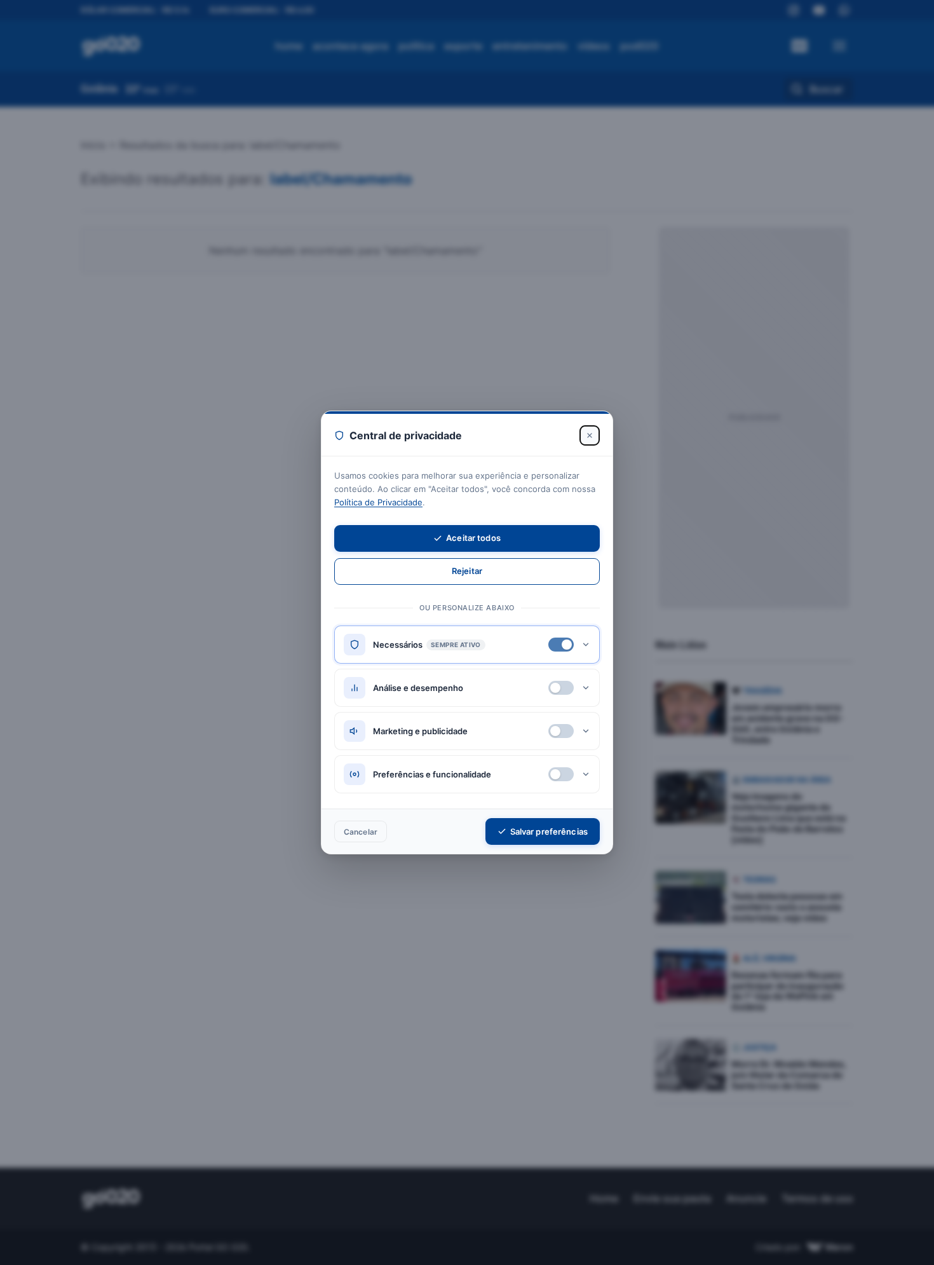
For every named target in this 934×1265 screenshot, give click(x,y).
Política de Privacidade (378, 502)
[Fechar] (589, 435)
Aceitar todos (473, 538)
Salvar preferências (549, 831)
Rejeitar (467, 571)
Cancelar (360, 832)
